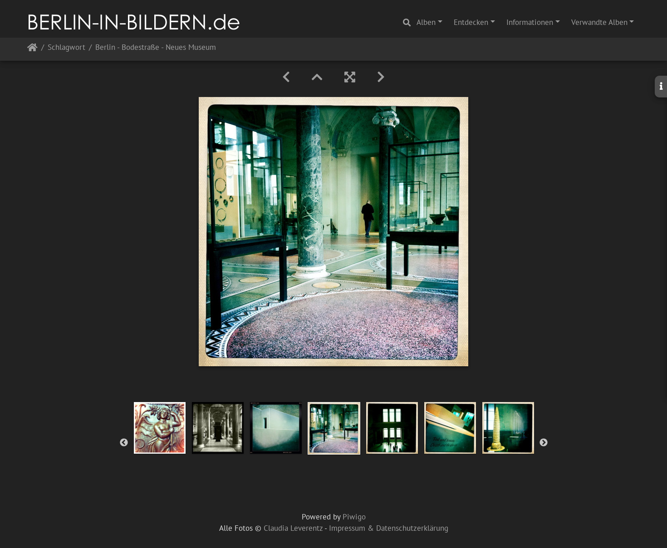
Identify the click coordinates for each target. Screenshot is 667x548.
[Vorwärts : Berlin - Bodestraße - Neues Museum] (381, 77)
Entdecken (471, 22)
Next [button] (543, 442)
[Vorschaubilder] (317, 77)
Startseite (32, 49)
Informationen (529, 22)
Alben (426, 22)
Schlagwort (66, 48)
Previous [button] (123, 442)
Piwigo (354, 517)
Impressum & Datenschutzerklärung (388, 528)
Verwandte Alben (599, 22)
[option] (160, 428)
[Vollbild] (350, 77)
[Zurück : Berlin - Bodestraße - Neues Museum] (286, 77)
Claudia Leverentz (293, 528)
